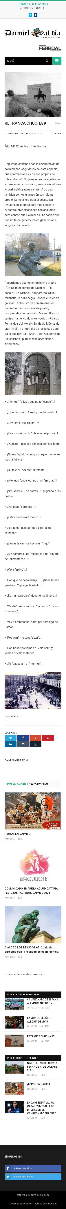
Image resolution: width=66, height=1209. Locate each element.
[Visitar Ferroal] (50, 50)
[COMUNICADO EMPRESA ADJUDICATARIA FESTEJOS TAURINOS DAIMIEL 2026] (33, 865)
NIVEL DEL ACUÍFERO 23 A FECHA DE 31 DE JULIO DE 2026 (42, 1067)
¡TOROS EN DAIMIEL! (32, 8)
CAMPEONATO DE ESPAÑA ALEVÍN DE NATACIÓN (42, 1001)
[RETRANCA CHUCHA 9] (33, 95)
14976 (46, 1026)
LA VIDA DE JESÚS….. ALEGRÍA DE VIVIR (39, 1020)
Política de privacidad (45, 1203)
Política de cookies (21, 1203)
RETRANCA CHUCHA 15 (40, 1036)
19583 (46, 1008)
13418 (46, 1041)
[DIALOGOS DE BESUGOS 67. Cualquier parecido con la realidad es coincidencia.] (33, 924)
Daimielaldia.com (18, 133)
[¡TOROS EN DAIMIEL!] (33, 810)
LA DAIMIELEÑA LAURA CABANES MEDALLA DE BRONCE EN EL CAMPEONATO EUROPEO (41, 1108)
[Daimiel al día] (33, 32)
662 (59, 123)
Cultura (56, 133)
